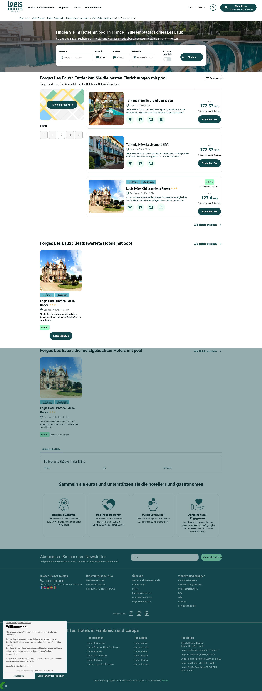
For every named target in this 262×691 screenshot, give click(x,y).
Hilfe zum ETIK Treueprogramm (100, 588)
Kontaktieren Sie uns (95, 584)
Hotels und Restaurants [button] (41, 7)
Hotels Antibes (141, 651)
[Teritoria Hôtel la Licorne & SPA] (106, 152)
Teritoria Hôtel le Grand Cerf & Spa (150, 101)
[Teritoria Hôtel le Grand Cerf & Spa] (106, 108)
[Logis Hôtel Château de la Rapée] (106, 196)
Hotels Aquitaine (94, 651)
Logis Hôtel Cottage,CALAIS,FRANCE (198, 662)
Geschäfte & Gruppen (142, 597)
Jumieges (167, 468)
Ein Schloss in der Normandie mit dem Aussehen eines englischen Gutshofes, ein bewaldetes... (60, 317)
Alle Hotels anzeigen (205, 224)
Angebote (64, 7)
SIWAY (165, 680)
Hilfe (180, 597)
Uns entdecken (93, 7)
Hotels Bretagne (94, 659)
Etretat (47, 468)
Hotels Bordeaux (142, 664)
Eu (104, 468)
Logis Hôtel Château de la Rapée (148, 188)
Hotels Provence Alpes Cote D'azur (103, 647)
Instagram (139, 613)
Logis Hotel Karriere (141, 601)
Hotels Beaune (141, 655)
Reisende (136, 51)
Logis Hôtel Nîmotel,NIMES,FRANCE (198, 654)
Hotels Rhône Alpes (96, 643)
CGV (180, 593)
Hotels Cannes (141, 659)
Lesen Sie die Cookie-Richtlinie (18, 666)
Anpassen (19, 675)
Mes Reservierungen (95, 580)
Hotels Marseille (141, 647)
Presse (135, 588)
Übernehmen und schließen (51, 675)
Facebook (131, 613)
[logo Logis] (15, 6)
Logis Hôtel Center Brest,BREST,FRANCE (200, 650)
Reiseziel (63, 51)
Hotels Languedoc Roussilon (100, 664)
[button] (6, 685)
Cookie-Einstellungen (188, 588)
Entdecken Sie (209, 119)
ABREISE (116, 51)
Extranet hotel (138, 584)
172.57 (209, 106)
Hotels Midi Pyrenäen (97, 655)
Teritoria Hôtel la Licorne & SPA (147, 144)
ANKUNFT (99, 51)
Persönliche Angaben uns (190, 584)
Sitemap (182, 601)
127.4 (209, 198)
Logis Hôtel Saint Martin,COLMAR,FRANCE (201, 658)
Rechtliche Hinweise (187, 580)
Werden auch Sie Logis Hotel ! (146, 580)
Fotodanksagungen (187, 605)
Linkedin (147, 613)
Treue (77, 7)
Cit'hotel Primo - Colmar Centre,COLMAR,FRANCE (193, 644)
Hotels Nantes (140, 643)
